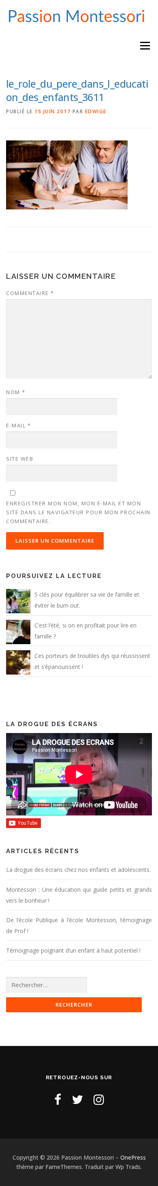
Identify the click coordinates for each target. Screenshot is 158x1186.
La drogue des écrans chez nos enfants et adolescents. (78, 869)
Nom (16, 392)
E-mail (18, 425)
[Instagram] (99, 1099)
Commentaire (30, 293)
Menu (145, 45)
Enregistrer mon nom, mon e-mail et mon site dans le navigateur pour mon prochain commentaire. (78, 512)
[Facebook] (57, 1099)
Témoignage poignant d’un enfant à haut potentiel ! (73, 950)
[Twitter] (77, 1099)
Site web (19, 458)
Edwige (96, 111)
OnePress (133, 1157)
